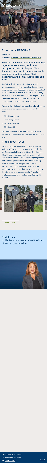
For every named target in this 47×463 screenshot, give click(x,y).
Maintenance (10, 222)
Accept (42, 459)
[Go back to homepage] (11, 5)
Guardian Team (16, 58)
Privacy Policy (10, 460)
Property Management (32, 58)
